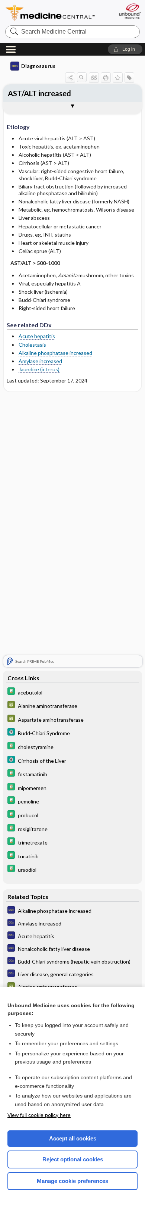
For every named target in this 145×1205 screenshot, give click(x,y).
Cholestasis (32, 344)
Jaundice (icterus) (39, 369)
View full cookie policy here (39, 1115)
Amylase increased (40, 361)
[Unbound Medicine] (129, 11)
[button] (125, 49)
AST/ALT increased (39, 93)
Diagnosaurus (38, 66)
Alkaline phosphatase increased (55, 353)
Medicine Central (50, 12)
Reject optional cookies (72, 1159)
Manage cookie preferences (72, 1181)
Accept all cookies (72, 1138)
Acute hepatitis (37, 336)
